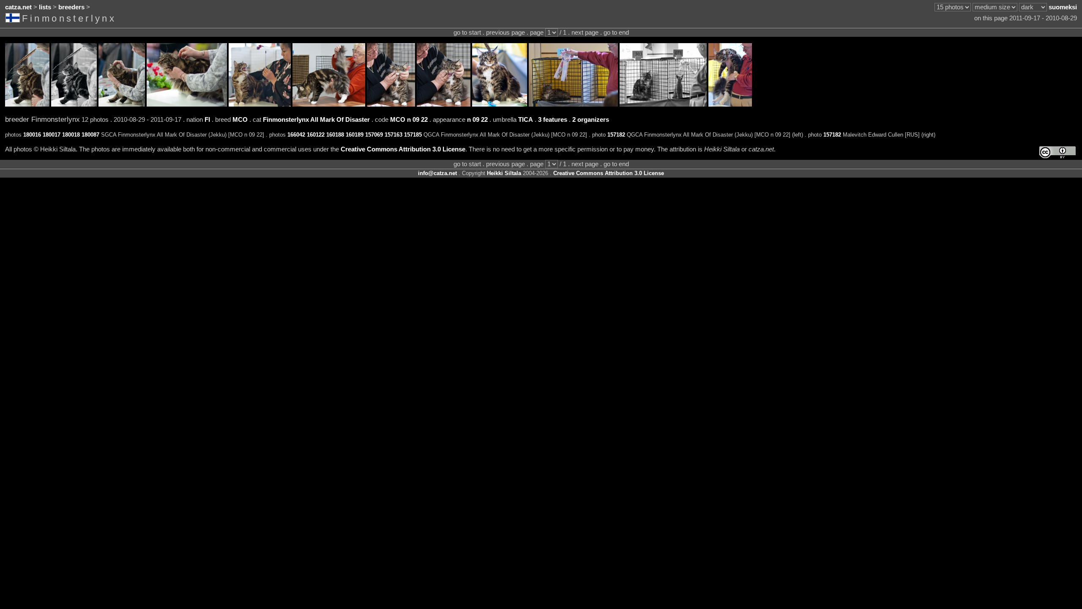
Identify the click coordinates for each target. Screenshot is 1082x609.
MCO (240, 119)
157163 (393, 135)
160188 (335, 135)
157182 (616, 135)
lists (45, 7)
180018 (71, 135)
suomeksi (1063, 7)
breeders (71, 7)
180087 (90, 135)
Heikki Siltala (504, 173)
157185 (413, 135)
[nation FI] (13, 19)
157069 (374, 135)
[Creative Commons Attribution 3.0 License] (1057, 152)
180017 (51, 135)
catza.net (18, 7)
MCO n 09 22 (409, 119)
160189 (354, 135)
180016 (32, 135)
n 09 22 (477, 119)
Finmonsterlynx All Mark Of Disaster (316, 119)
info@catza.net (437, 173)
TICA (525, 119)
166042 (296, 135)
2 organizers (590, 119)
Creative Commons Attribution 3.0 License (403, 149)
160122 (316, 135)
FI (207, 119)
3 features (552, 119)
